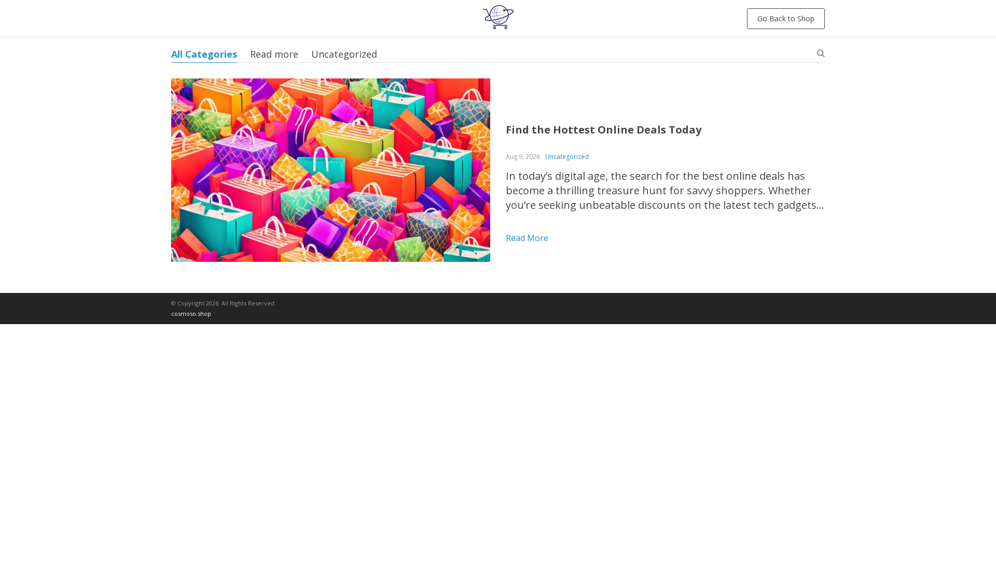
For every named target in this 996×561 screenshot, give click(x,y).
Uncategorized (344, 54)
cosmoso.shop (191, 313)
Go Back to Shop (785, 18)
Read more (274, 54)
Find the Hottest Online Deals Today (603, 130)
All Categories (204, 54)
